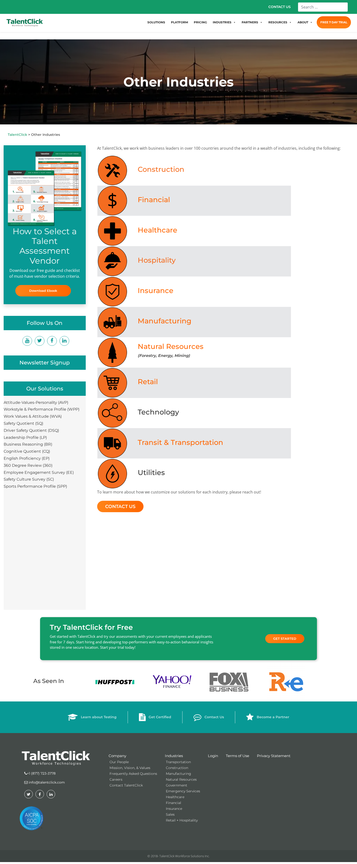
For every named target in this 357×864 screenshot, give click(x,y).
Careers (116, 779)
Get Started (284, 638)
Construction (161, 169)
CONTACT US (279, 7)
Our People (119, 762)
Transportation (178, 762)
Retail (148, 381)
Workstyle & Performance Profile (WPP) (41, 409)
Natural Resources (171, 346)
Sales (170, 814)
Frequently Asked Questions (133, 774)
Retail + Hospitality (182, 820)
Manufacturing (164, 321)
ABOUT (303, 22)
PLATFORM (179, 22)
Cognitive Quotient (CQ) (27, 451)
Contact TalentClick (126, 785)
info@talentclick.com (46, 782)
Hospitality (157, 260)
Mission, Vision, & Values (130, 768)
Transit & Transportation (180, 442)
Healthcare (157, 230)
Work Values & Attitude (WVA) (33, 416)
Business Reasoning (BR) (28, 444)
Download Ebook (43, 291)
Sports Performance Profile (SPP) (35, 486)
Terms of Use (237, 755)
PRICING (200, 22)
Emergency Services (183, 791)
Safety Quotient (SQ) (23, 423)
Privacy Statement (273, 755)
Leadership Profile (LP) (25, 437)
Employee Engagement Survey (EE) (39, 472)
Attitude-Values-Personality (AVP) (36, 402)
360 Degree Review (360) (28, 465)
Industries (174, 755)
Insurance (155, 290)
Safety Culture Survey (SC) (29, 479)
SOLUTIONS (156, 22)
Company (117, 755)
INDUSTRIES (222, 22)
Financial (154, 199)
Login (213, 755)
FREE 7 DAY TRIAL (333, 22)
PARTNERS (250, 22)
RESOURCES (277, 22)
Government (176, 785)
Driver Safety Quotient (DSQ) (31, 430)
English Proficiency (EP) (27, 458)
